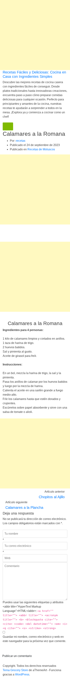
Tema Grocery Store (15, 670)
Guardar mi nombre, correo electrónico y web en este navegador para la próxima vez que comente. (34, 639)
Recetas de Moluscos (41, 149)
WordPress (22, 674)
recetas (20, 140)
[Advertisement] (35, 35)
